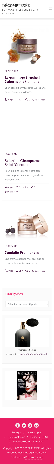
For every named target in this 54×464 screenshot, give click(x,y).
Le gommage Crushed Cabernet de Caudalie (22, 79)
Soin (20, 99)
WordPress (38, 452)
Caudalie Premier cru (22, 252)
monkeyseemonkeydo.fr (34, 353)
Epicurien (23, 187)
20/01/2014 (11, 70)
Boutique (16, 432)
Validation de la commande (27, 441)
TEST (45, 436)
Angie (10, 99)
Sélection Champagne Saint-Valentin (22, 162)
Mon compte (34, 432)
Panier (33, 436)
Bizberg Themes (34, 457)
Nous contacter (16, 436)
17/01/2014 (11, 154)
